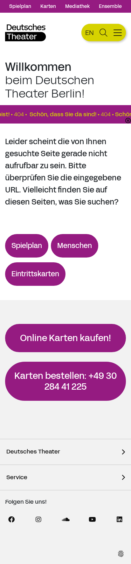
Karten (48, 6)
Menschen (74, 246)
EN (89, 32)
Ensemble (110, 6)
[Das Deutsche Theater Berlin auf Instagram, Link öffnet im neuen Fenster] (38, 519)
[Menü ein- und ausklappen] (118, 32)
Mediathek (77, 6)
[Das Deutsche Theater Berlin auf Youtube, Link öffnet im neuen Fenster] (92, 519)
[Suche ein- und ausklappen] (103, 32)
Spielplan (20, 6)
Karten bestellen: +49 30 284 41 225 (65, 381)
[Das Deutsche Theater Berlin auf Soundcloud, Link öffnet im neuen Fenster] (65, 519)
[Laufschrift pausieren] (128, 120)
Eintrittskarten (35, 274)
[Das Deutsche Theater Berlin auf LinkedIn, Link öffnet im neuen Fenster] (119, 519)
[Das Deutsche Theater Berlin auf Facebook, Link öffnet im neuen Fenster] (11, 519)
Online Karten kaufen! (65, 338)
